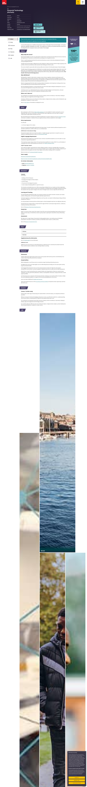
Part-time (24, 234)
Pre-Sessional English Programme (35, 152)
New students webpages (39, 112)
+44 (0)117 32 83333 (30, 165)
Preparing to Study (62, 116)
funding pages (27, 240)
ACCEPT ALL (77, 777)
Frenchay (18, 24)
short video (27, 102)
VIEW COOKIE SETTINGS (77, 783)
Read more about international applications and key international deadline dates (36, 158)
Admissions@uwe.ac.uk (29, 163)
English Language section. (49, 143)
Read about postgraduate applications (28, 156)
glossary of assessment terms (31, 221)
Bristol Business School (21, 22)
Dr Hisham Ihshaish (26, 29)
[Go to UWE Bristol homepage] (7, 6)
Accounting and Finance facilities (42, 281)
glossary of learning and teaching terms (33, 207)
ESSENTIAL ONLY (77, 780)
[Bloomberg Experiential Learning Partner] (73, 44)
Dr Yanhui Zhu (19, 29)
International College (43, 134)
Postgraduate (19, 20)
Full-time (24, 231)
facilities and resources (37, 279)
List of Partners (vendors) (73, 775)
